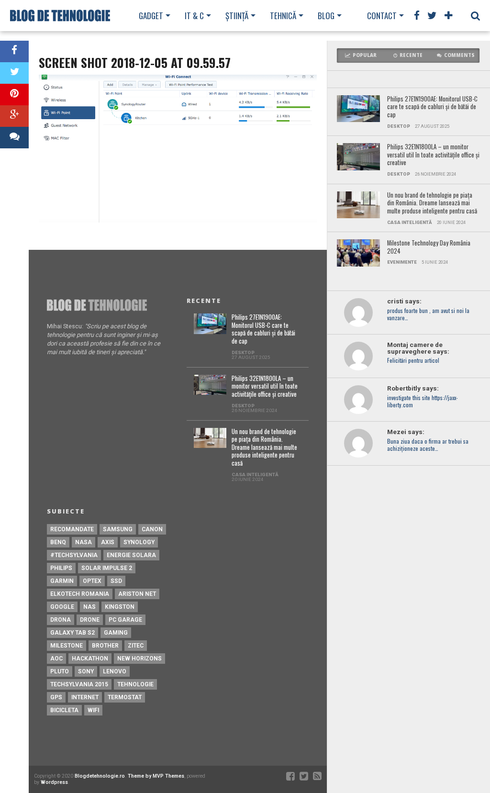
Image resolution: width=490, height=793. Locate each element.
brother (105, 645)
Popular (365, 55)
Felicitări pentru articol (413, 360)
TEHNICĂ (283, 16)
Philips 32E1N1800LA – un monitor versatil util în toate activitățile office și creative (433, 155)
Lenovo (114, 671)
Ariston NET (137, 594)
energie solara (131, 555)
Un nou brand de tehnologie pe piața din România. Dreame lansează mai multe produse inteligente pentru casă (432, 203)
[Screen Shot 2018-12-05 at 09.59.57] (177, 219)
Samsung (118, 529)
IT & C (194, 16)
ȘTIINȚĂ (236, 16)
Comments (459, 55)
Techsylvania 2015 (79, 684)
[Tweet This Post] (14, 73)
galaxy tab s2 (72, 632)
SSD (116, 581)
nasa (83, 542)
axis (107, 542)
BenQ (58, 542)
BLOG (326, 16)
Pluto (59, 671)
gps (56, 697)
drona (60, 619)
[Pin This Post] (14, 94)
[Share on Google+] (14, 116)
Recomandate (72, 529)
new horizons (139, 658)
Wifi (93, 710)
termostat (125, 697)
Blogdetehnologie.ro (100, 776)
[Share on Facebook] (14, 51)
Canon (152, 529)
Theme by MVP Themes (156, 776)
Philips (61, 568)
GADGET (151, 16)
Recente (411, 55)
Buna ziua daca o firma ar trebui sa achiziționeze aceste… (427, 445)
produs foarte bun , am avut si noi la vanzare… (428, 314)
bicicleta (64, 710)
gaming (116, 632)
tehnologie (135, 684)
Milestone (66, 645)
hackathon (90, 658)
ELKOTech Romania (79, 594)
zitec (136, 645)
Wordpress (54, 782)
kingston (119, 606)
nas (89, 606)
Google (62, 606)
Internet (85, 697)
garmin (62, 581)
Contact (382, 16)
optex (92, 581)
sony (86, 671)
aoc (56, 658)
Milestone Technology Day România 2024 (428, 247)
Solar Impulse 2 (106, 568)
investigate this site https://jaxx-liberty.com (422, 401)
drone (90, 619)
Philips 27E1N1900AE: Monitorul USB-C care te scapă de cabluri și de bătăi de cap (432, 107)
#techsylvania (74, 555)
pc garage (125, 619)
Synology (139, 542)
